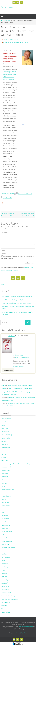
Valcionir (4, 387)
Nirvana (18, 631)
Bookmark (7, 202)
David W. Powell (6, 465)
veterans (4, 604)
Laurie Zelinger (6, 523)
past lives (4, 552)
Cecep (3, 390)
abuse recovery (6, 417)
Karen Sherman (6, 520)
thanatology (5, 588)
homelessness (6, 504)
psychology (5, 565)
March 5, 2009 (14, 39)
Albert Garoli (5, 430)
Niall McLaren (6, 542)
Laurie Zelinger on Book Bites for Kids (7, 213)
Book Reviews (6, 446)
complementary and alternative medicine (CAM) (16, 462)
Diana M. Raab (6, 468)
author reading (6, 436)
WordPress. (24, 631)
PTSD (3, 568)
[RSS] (21, 2)
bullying (4, 452)
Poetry (4, 558)
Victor (5, 39)
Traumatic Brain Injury (8, 594)
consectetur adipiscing (25, 625)
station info (5, 581)
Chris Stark (5, 459)
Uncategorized (6, 600)
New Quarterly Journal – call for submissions (27, 213)
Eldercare (4, 481)
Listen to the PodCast (7, 192)
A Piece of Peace (18, 353)
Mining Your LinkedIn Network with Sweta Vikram (16, 302)
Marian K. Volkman (7, 536)
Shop (2, 283)
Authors (4, 439)
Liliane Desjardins (7, 529)
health (3, 491)
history (4, 497)
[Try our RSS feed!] (24, 192)
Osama (4, 383)
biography (5, 442)
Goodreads (11, 334)
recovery (4, 571)
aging (3, 423)
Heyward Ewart (6, 494)
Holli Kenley (5, 501)
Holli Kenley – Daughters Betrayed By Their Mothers (17, 295)
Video (3, 607)
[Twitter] (17, 2)
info (3, 510)
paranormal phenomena (9, 546)
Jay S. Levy (5, 513)
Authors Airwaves (8, 7)
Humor (4, 507)
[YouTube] (14, 2)
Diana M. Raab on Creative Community (20, 387)
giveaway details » (18, 364)
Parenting (4, 549)
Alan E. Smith (7, 20)
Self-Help (4, 575)
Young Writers (6, 610)
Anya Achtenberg (7, 433)
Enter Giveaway (8, 368)
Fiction (4, 484)
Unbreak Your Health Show (20, 42)
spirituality (5, 578)
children (4, 455)
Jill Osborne (5, 517)
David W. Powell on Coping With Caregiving (20, 383)
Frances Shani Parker (8, 488)
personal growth (6, 555)
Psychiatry (5, 562)
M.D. (3, 533)
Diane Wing (5, 471)
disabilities (5, 475)
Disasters (4, 478)
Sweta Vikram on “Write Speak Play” (12, 298)
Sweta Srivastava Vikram (22, 356)
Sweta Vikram (6, 584)
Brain (3, 449)
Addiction (4, 420)
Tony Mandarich (6, 591)
